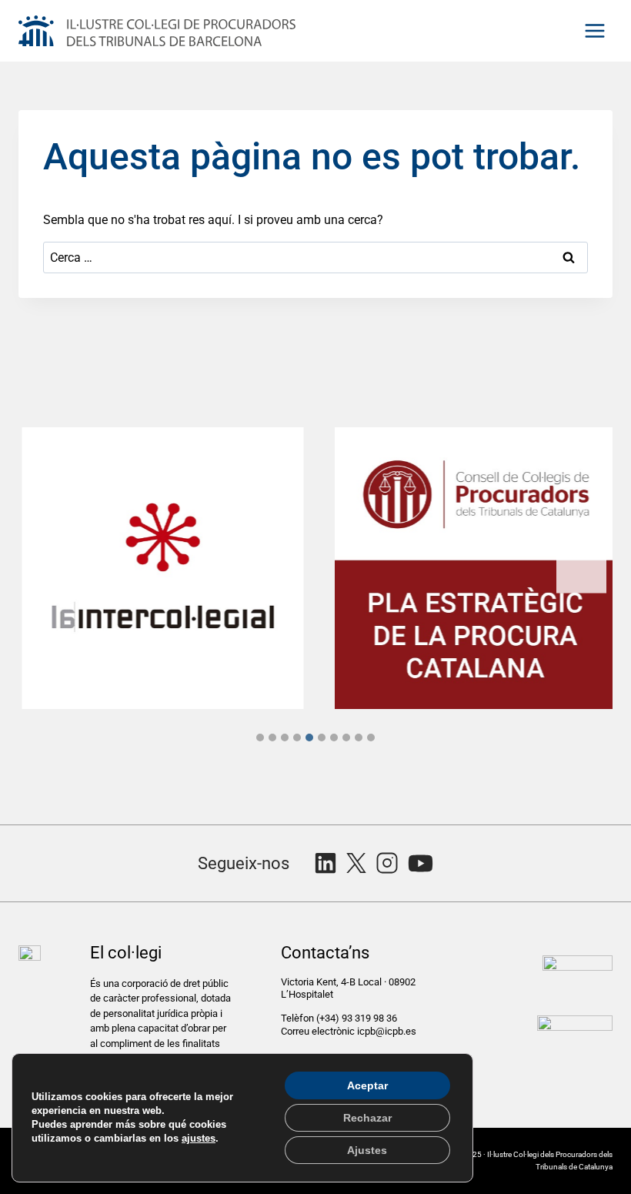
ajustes (198, 1138)
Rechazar (367, 1118)
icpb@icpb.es (386, 1031)
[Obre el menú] (594, 30)
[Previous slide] (50, 568)
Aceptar (367, 1085)
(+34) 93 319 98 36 (357, 1018)
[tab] (260, 737)
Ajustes (367, 1150)
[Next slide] (581, 568)
